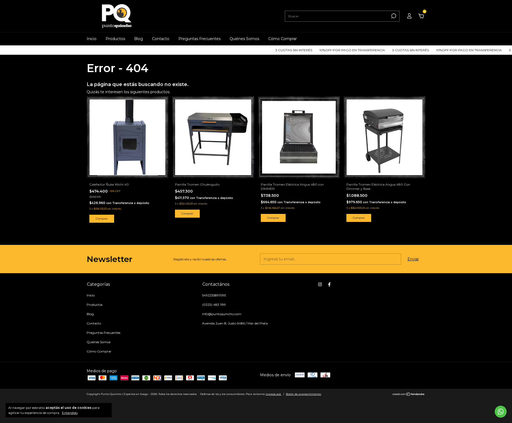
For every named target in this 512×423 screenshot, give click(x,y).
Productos (115, 38)
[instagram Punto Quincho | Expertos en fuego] (320, 284)
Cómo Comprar (282, 38)
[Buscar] (393, 16)
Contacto (160, 38)
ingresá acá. (273, 394)
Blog (138, 38)
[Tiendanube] (408, 394)
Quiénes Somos (244, 38)
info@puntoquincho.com (221, 314)
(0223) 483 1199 (214, 305)
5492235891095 (214, 295)
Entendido (70, 413)
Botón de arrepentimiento (303, 394)
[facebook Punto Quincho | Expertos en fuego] (329, 284)
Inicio (92, 38)
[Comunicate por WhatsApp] (501, 412)
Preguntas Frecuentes (199, 38)
